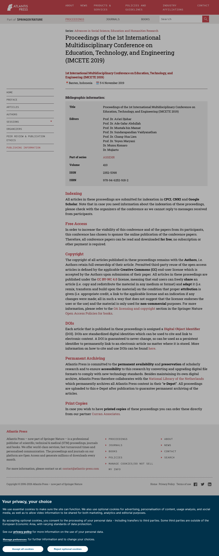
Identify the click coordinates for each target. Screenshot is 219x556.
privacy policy (22, 531)
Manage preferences (15, 539)
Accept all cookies (23, 549)
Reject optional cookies (68, 549)
